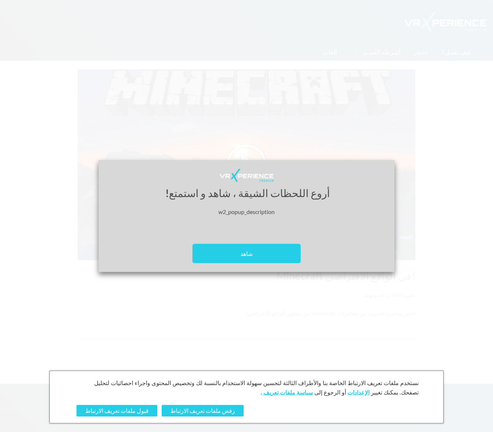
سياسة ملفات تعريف (287, 392)
